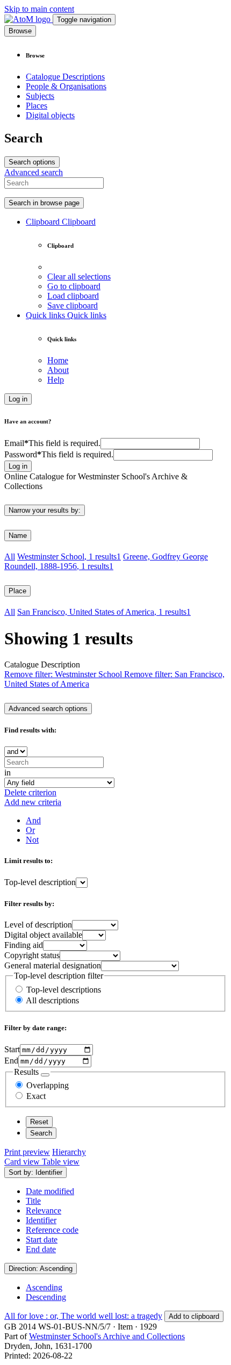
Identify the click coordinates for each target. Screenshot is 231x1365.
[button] (61, 221)
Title (33, 1200)
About (58, 370)
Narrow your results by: (45, 510)
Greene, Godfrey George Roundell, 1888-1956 (106, 561)
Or (30, 830)
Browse (20, 31)
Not (32, 839)
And (33, 820)
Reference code (52, 1229)
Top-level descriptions (63, 989)
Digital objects (50, 115)
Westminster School (69, 556)
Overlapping (47, 1085)
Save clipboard (72, 305)
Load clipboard (73, 295)
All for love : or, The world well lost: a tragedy (83, 1315)
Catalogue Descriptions (65, 76)
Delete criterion (30, 792)
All (9, 556)
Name (18, 535)
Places (36, 105)
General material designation (52, 965)
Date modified (50, 1191)
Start (12, 1049)
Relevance (43, 1210)
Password (58, 454)
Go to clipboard (73, 286)
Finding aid (23, 945)
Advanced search (33, 172)
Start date (41, 1239)
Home (57, 360)
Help (55, 379)
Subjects (40, 95)
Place (17, 591)
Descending (46, 1297)
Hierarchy (69, 1151)
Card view (23, 1161)
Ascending (44, 1287)
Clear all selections (79, 276)
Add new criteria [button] (32, 802)
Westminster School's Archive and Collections (107, 1336)
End (11, 1060)
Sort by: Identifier (35, 1172)
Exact (36, 1096)
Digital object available (43, 934)
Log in (18, 399)
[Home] (28, 19)
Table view (61, 1161)
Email (52, 443)
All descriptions (52, 1000)
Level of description (38, 924)
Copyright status (32, 955)
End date (41, 1249)
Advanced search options (48, 709)
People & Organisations (66, 86)
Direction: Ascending (41, 1269)
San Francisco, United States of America (104, 611)
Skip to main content (39, 8)
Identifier (41, 1220)
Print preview (27, 1151)
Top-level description (40, 882)
